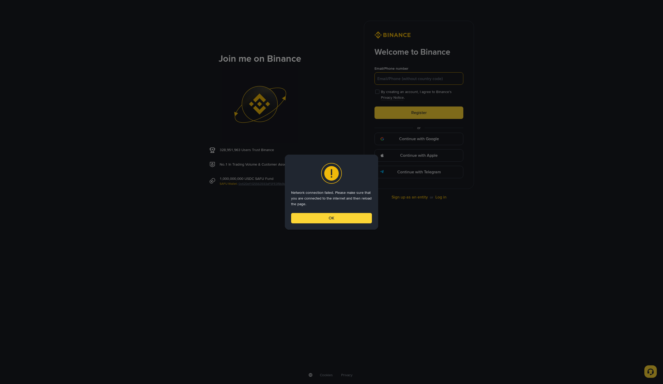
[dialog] (331, 192)
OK (331, 218)
